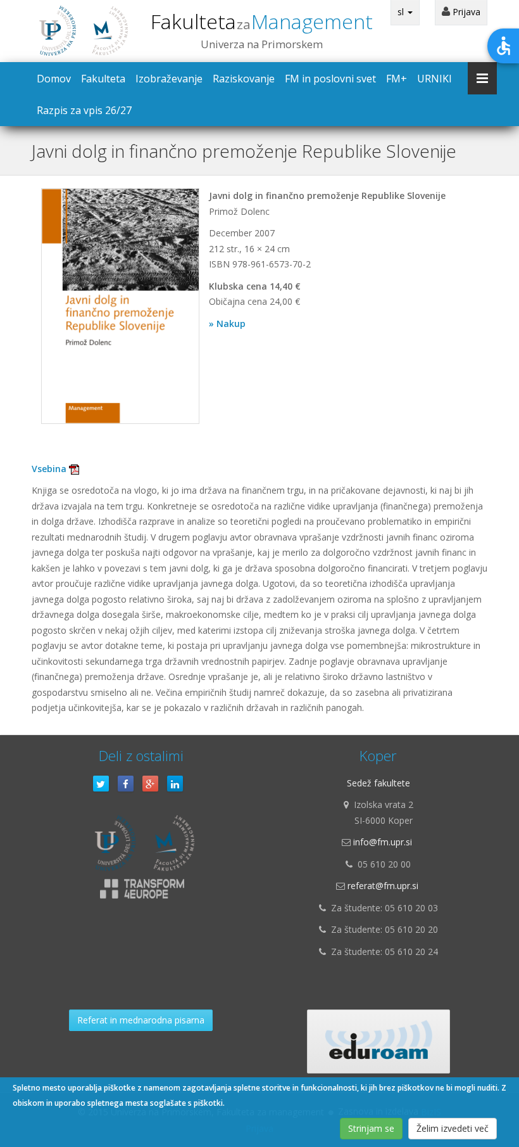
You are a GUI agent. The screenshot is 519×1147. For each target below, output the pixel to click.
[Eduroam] (378, 1041)
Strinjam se (371, 1128)
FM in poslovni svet (330, 79)
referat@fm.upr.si (382, 886)
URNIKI (434, 79)
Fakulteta (262, 21)
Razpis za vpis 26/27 (84, 110)
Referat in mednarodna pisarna (140, 1020)
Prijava (465, 12)
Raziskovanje (244, 79)
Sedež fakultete (378, 783)
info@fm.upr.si (382, 842)
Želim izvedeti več (452, 1128)
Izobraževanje (169, 79)
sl (401, 12)
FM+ (396, 79)
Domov (54, 79)
